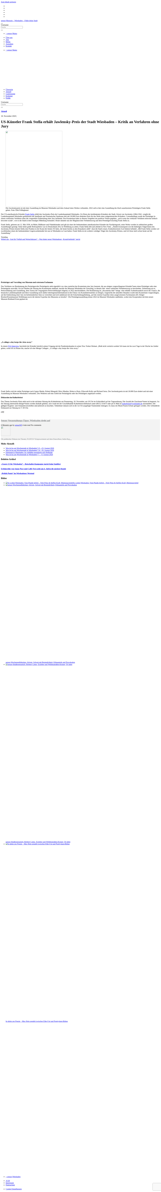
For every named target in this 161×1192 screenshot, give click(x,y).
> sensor (11, 34)
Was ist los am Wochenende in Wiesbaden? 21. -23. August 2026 (30, 448)
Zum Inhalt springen (8, 2)
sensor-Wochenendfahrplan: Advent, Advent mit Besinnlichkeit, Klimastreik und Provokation (40, 662)
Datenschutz (10, 1185)
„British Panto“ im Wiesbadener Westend (17, 473)
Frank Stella (29, 214)
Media (8, 42)
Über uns (9, 38)
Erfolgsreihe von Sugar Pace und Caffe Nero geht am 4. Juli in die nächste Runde (33, 469)
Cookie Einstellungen (14, 1189)
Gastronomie (10, 94)
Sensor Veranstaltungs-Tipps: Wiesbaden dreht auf (25, 420)
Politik (8, 98)
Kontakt (9, 46)
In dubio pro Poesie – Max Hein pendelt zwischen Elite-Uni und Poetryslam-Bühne (37, 1021)
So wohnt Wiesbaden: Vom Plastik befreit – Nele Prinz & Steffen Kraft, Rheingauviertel (105, 483)
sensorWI (18, 425)
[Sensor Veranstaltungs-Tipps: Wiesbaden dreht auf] (5, 435)
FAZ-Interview (13, 346)
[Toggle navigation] (2, 23)
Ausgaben (9, 44)
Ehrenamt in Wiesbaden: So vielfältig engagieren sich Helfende (29, 452)
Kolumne (9, 96)
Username (4, 25)
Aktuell (8, 92)
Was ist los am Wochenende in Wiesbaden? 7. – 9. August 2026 (29, 455)
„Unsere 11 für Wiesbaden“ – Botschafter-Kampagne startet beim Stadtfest (31, 464)
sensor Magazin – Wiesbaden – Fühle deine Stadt (19, 21)
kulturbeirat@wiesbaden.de (132, 404)
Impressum (10, 1183)
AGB (8, 1181)
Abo (7, 40)
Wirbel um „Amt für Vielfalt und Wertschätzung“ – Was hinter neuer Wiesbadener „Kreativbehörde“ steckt (40, 239)
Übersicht (9, 90)
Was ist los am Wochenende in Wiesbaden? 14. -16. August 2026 (30, 450)
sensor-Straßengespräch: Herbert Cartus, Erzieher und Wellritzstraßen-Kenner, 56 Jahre (38, 842)
